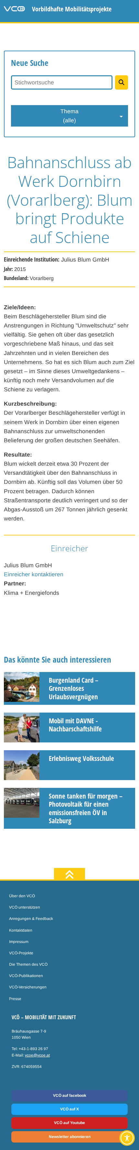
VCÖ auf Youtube (69, 1122)
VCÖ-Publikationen (26, 975)
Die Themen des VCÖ (28, 964)
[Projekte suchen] (121, 82)
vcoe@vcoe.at (37, 1055)
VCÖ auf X (69, 1109)
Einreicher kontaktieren (33, 574)
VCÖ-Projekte (21, 953)
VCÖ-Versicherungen (28, 987)
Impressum (18, 941)
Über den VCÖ (22, 896)
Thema (69, 116)
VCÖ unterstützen (24, 907)
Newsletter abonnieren (70, 1136)
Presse (15, 999)
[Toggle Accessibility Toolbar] (127, 1138)
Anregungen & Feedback (31, 918)
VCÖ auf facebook (69, 1095)
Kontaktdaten (20, 930)
